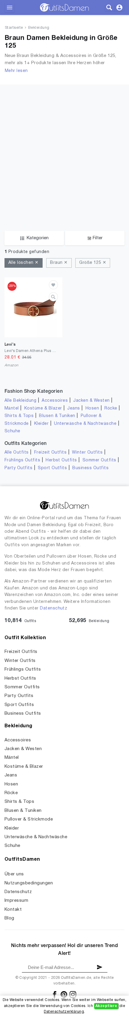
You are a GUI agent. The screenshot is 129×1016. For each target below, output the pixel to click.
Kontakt (13, 909)
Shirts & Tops (19, 416)
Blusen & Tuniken (57, 416)
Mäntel (11, 408)
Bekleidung (39, 28)
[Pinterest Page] (64, 994)
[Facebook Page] (55, 994)
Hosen (92, 408)
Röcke (110, 408)
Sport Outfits (52, 468)
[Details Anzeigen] (53, 296)
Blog (9, 918)
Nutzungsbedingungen (28, 883)
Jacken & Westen (91, 401)
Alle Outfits (16, 452)
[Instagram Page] (73, 994)
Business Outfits (90, 468)
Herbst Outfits (61, 460)
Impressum (16, 900)
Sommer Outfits (99, 460)
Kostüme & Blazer (43, 408)
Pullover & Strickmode (28, 819)
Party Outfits (18, 468)
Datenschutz (53, 608)
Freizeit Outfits (50, 452)
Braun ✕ (59, 263)
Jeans (73, 408)
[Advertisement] (64, 149)
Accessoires (55, 401)
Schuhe (12, 431)
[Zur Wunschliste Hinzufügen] (53, 284)
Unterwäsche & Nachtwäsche (85, 424)
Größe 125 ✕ (92, 263)
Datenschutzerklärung (64, 1011)
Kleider (41, 424)
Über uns (14, 874)
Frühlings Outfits (22, 460)
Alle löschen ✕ (23, 263)
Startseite (14, 28)
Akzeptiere (106, 1006)
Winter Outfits (87, 452)
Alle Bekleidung (20, 401)
